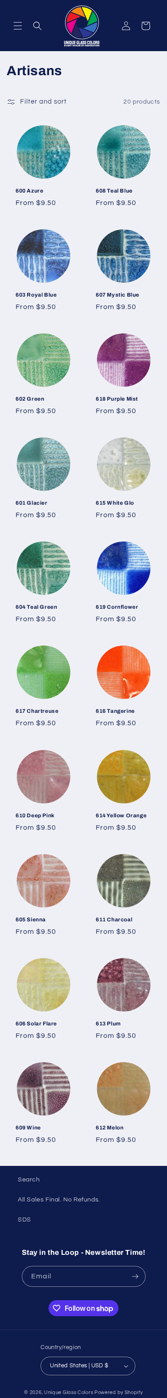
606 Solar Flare (36, 1023)
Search (29, 1180)
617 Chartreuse (37, 711)
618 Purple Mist (117, 399)
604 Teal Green (36, 607)
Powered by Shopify (118, 1392)
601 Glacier (32, 503)
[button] (18, 26)
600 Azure (29, 191)
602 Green (30, 399)
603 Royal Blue (36, 295)
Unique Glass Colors (68, 1392)
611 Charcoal (114, 919)
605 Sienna (31, 919)
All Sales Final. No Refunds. (59, 1200)
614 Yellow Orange (121, 815)
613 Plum (108, 1023)
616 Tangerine (115, 711)
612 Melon (109, 1127)
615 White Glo (115, 503)
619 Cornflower (117, 607)
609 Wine (28, 1127)
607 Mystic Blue (117, 295)
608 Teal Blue (114, 191)
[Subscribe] (135, 1276)
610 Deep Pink (35, 815)
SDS (24, 1220)
